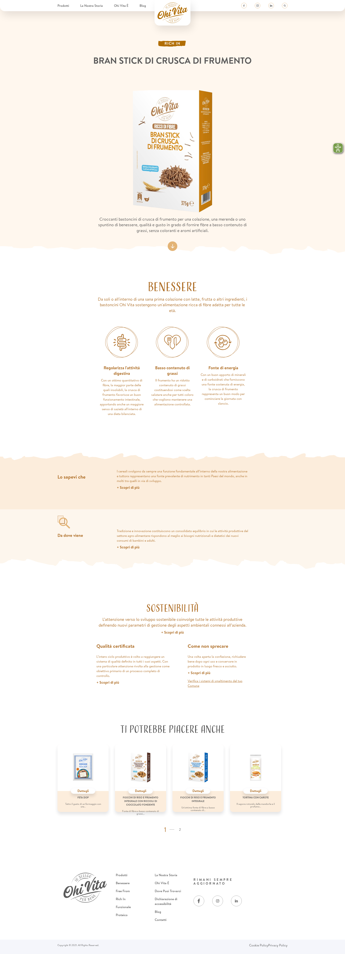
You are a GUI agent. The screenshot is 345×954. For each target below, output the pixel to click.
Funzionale (123, 907)
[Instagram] (257, 5)
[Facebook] (244, 5)
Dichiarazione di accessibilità (166, 901)
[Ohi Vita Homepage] (172, 13)
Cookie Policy (258, 945)
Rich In (121, 899)
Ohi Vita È (121, 5)
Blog (143, 5)
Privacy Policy (278, 945)
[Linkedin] (271, 5)
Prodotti (64, 5)
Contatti (161, 919)
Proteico (122, 915)
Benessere (123, 883)
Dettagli (83, 791)
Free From (123, 891)
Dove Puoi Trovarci (168, 891)
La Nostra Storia (92, 5)
